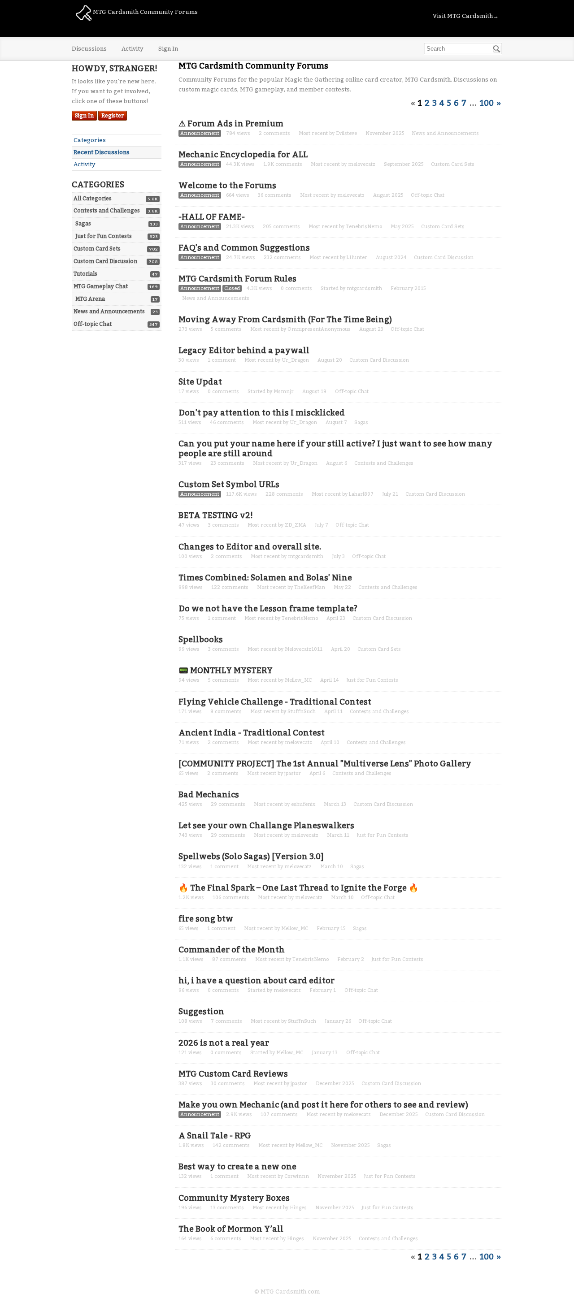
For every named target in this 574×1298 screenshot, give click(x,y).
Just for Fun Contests (103, 236)
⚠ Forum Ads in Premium (230, 124)
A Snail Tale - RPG (214, 1136)
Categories (90, 140)
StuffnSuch (301, 711)
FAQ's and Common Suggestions (244, 248)
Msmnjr (284, 391)
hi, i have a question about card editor (256, 981)
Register (112, 115)
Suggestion (201, 1012)
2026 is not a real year (223, 1043)
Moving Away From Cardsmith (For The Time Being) (285, 319)
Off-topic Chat (93, 324)
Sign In (168, 48)
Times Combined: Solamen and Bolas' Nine (265, 578)
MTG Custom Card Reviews (233, 1074)
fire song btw (205, 919)
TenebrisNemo (364, 226)
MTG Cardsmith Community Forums (144, 12)
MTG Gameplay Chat (101, 286)
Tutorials (85, 274)
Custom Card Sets (97, 249)
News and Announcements (109, 311)
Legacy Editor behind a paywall (243, 350)
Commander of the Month (231, 950)
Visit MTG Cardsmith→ (466, 16)
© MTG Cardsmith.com (287, 1291)
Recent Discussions (102, 152)
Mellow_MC (298, 680)
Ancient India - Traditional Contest (251, 733)
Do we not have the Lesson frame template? (267, 609)
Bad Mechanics (208, 795)
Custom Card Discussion (105, 261)
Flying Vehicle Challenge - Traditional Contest (274, 702)
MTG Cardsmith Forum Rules (237, 279)
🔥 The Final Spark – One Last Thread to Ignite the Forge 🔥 (298, 888)
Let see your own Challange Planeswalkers (266, 826)
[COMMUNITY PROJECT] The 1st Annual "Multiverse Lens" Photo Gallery (324, 764)
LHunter (357, 257)
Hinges (298, 1208)
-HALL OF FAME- (211, 217)
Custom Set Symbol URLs (228, 484)
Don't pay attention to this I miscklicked (261, 413)
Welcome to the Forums (227, 185)
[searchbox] (463, 49)
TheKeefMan (309, 587)
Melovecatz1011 (303, 649)
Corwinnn (296, 1176)
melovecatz (361, 164)
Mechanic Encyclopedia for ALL (243, 155)
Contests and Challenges (107, 211)
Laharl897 (361, 494)
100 (487, 103)
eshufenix (303, 804)
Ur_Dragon (295, 360)
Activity (133, 48)
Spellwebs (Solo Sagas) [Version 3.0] (251, 856)
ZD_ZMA (295, 525)
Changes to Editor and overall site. (249, 547)
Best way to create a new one (237, 1167)
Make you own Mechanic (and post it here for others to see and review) (323, 1105)
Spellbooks (200, 640)
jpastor (292, 773)
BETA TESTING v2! (215, 515)
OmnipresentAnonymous (319, 329)
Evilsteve (346, 133)
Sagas (83, 224)
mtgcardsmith (364, 288)
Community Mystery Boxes (234, 1198)
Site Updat (200, 382)
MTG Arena (90, 299)
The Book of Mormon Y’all (230, 1229)
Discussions (89, 48)
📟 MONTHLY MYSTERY (225, 670)
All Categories (93, 198)
